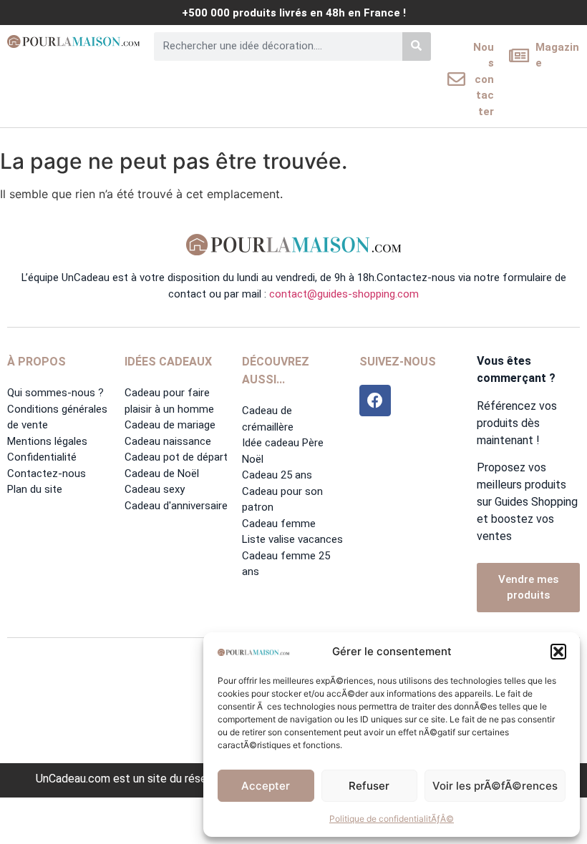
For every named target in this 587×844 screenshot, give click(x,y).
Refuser (369, 786)
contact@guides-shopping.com (344, 294)
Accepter (265, 786)
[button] (558, 651)
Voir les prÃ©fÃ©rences (495, 786)
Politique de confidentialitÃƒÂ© (391, 818)
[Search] (416, 46)
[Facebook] (375, 400)
